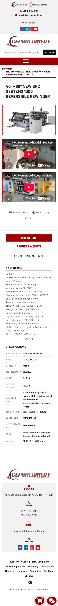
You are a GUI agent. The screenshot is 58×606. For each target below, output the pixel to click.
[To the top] (30, 582)
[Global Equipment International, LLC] (29, 474)
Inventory (14, 561)
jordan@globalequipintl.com (29, 530)
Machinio (43, 589)
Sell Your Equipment (15, 566)
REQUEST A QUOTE (29, 246)
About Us (9, 571)
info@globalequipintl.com (31, 15)
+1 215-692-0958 (29, 514)
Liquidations (47, 566)
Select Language (27, 22)
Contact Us (35, 571)
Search (49, 52)
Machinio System (18, 589)
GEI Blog (25, 561)
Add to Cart (29, 238)
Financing (33, 566)
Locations (22, 571)
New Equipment (40, 561)
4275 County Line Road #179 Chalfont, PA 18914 (29, 494)
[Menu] (26, 61)
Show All (29, 338)
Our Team (48, 571)
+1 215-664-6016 (30, 11)
